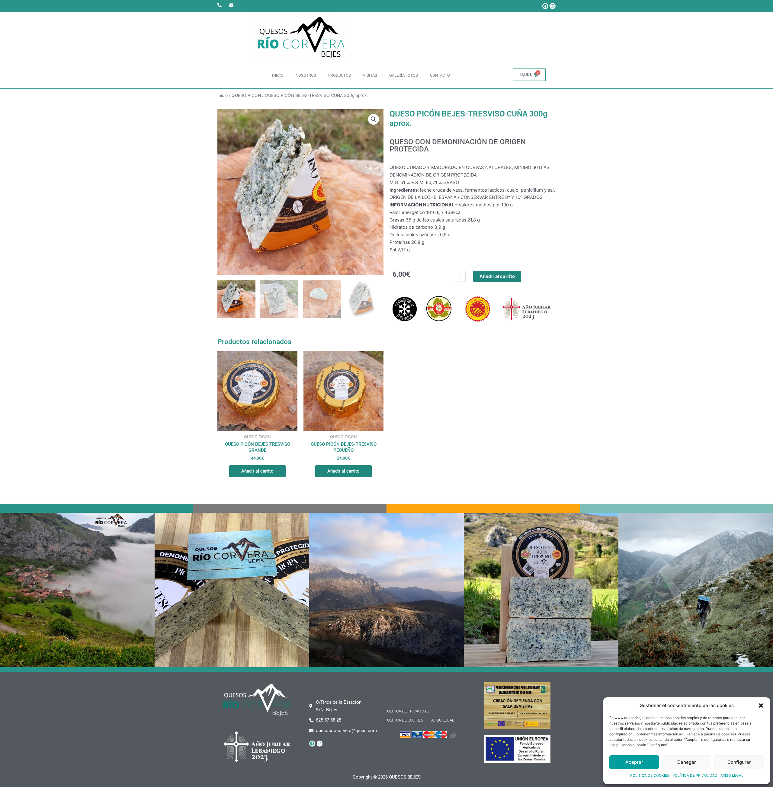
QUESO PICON (246, 95)
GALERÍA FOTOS (403, 75)
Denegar (686, 762)
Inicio (222, 95)
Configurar (739, 762)
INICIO (278, 75)
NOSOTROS (306, 75)
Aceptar (634, 762)
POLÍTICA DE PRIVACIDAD (694, 775)
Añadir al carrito (497, 276)
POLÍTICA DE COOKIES (649, 775)
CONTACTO (440, 75)
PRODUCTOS (339, 75)
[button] (761, 706)
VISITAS (370, 75)
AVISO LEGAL (731, 775)
